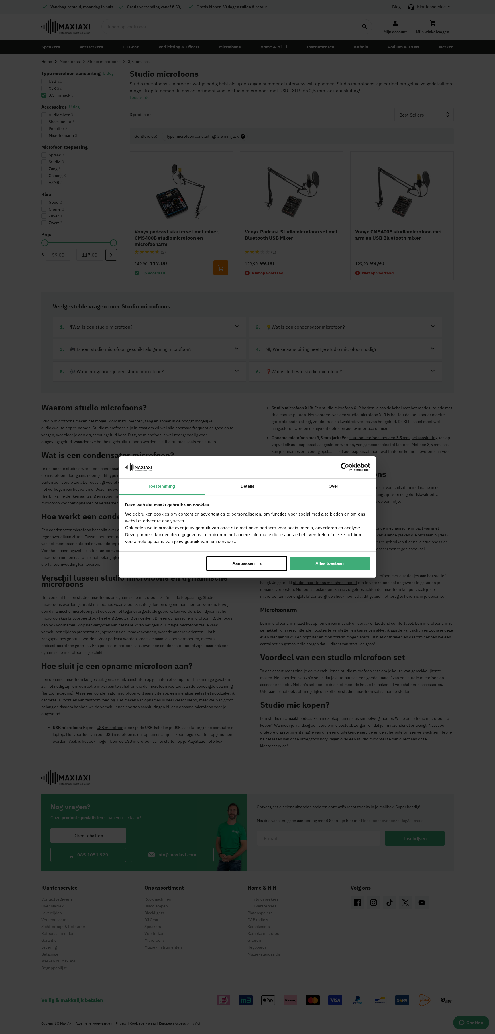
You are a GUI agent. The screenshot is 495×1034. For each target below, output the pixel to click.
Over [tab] (333, 486)
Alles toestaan (329, 563)
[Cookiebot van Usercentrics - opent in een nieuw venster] (345, 467)
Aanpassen (243, 563)
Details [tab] (248, 486)
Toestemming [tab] (161, 486)
